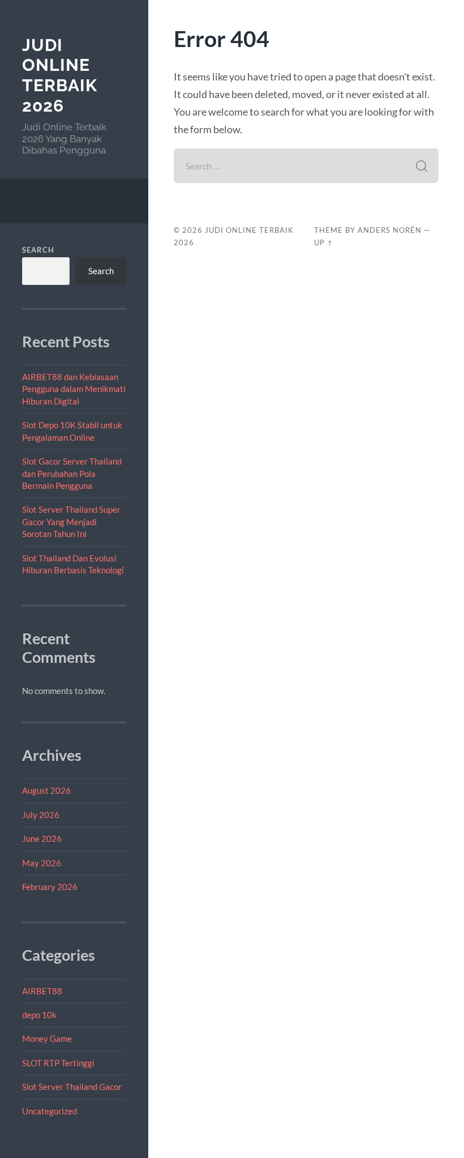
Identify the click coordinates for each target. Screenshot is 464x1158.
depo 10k (39, 1015)
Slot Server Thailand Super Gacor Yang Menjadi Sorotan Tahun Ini (71, 521)
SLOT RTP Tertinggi (58, 1063)
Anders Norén (390, 230)
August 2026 (46, 790)
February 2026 (50, 887)
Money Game (47, 1038)
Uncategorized (49, 1111)
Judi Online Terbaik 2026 (59, 75)
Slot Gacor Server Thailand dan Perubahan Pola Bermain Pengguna (72, 473)
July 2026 (40, 815)
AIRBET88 (42, 991)
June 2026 (42, 838)
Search (38, 249)
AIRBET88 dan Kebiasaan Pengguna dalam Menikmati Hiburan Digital (74, 389)
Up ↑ (323, 242)
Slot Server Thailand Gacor (72, 1087)
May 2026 (41, 863)
